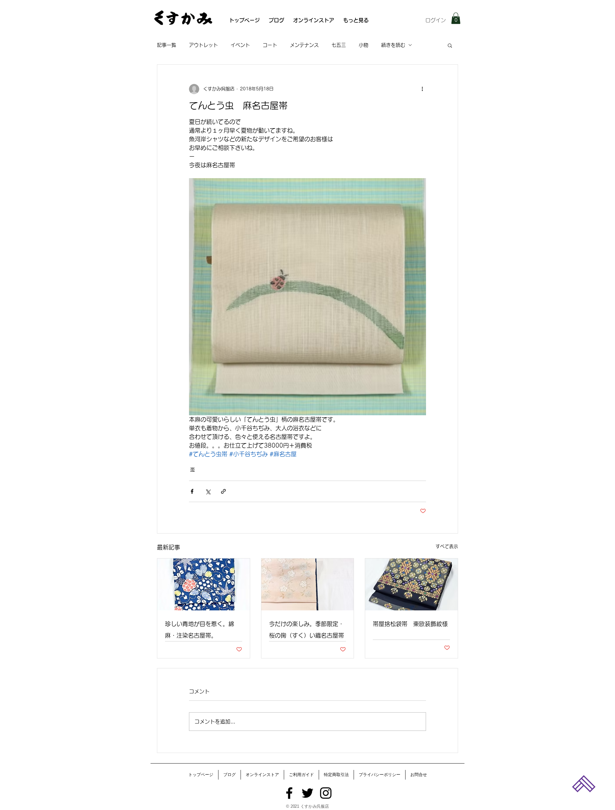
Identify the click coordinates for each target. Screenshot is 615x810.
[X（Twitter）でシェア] (208, 491)
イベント (240, 45)
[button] (456, 18)
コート (270, 45)
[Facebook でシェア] (192, 491)
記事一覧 (166, 45)
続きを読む (393, 45)
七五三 (339, 45)
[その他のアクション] (422, 89)
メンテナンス (304, 45)
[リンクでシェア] (223, 491)
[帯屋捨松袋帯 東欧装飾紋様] (411, 584)
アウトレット (203, 45)
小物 (363, 45)
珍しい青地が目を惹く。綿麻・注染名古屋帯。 (199, 629)
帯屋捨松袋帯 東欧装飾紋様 (410, 624)
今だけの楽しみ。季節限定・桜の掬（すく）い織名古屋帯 (306, 629)
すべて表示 (447, 546)
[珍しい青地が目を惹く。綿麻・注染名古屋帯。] (203, 584)
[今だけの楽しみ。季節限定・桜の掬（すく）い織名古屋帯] (307, 584)
